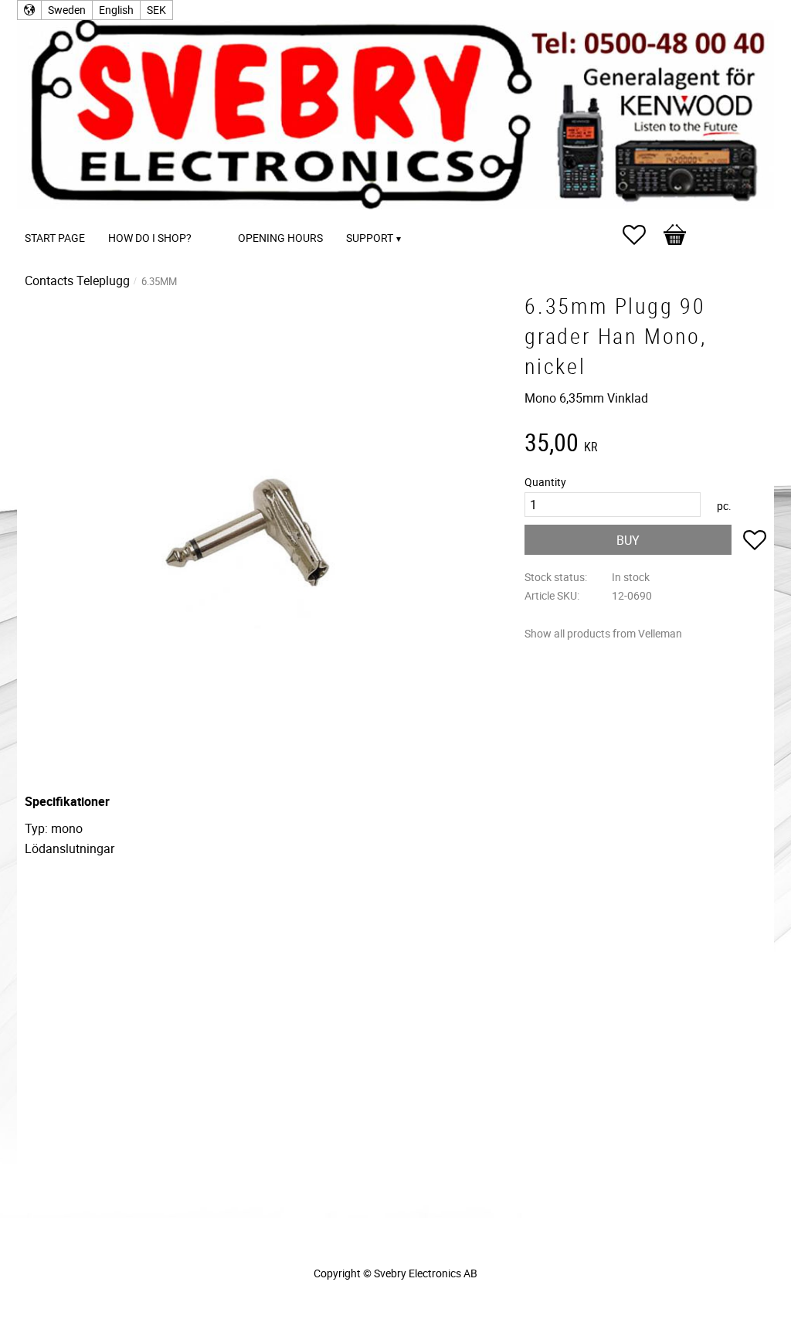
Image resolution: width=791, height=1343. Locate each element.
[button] (642, 234)
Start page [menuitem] (55, 237)
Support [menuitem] (369, 237)
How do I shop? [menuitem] (150, 237)
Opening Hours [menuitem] (280, 237)
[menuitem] (218, 217)
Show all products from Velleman (603, 633)
